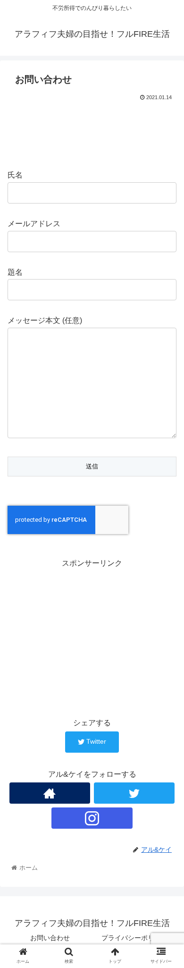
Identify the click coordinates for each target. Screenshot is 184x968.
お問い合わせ (50, 938)
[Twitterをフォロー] (134, 793)
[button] (165, 826)
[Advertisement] (92, 131)
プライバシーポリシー (134, 938)
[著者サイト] (50, 793)
